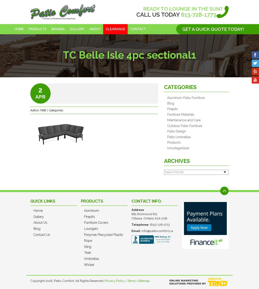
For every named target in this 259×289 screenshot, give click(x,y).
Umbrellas (91, 259)
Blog (170, 103)
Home (19, 29)
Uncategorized (178, 148)
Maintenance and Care (184, 120)
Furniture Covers (96, 223)
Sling (87, 247)
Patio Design (176, 131)
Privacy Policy (115, 281)
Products (38, 29)
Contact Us (41, 235)
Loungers (91, 229)
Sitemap (144, 281)
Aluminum (91, 211)
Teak (87, 253)
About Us (40, 223)
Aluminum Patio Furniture (186, 98)
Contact (138, 29)
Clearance (115, 29)
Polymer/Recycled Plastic (103, 235)
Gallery (77, 29)
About (95, 29)
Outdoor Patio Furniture (184, 126)
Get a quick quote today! (213, 29)
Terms (131, 281)
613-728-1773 (198, 14)
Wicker (89, 265)
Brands (58, 29)
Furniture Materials (180, 114)
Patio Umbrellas (179, 137)
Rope (88, 241)
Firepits (172, 109)
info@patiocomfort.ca (157, 231)
